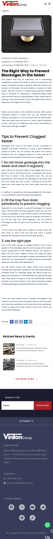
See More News (25, 379)
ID (45, 3)
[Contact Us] (47, 525)
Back (6, 11)
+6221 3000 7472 (14, 478)
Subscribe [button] (42, 405)
